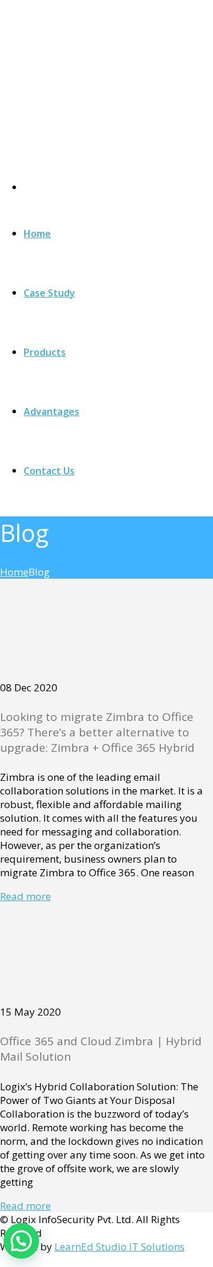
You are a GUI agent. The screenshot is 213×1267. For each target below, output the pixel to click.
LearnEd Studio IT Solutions (119, 1246)
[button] (21, 1241)
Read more (25, 896)
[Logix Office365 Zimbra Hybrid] (89, 85)
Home (14, 572)
